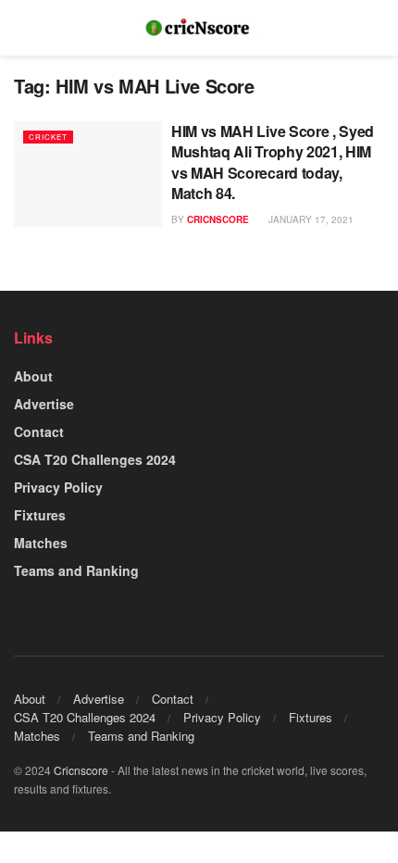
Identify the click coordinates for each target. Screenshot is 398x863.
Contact (39, 431)
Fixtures (40, 515)
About (33, 376)
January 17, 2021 (310, 219)
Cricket (48, 136)
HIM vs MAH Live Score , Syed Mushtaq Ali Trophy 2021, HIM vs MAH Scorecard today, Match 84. (272, 162)
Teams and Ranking (76, 570)
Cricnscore (81, 770)
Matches (41, 542)
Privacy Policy (58, 487)
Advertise (44, 403)
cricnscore (218, 219)
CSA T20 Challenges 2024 (95, 459)
